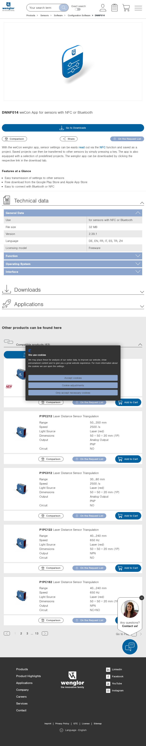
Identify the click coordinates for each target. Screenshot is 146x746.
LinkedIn (116, 669)
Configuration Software (79, 15)
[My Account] (103, 10)
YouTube (116, 683)
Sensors (44, 15)
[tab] (73, 212)
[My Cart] (126, 10)
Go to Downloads (76, 127)
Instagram (117, 690)
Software (58, 15)
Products (30, 15)
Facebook (117, 676)
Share (71, 138)
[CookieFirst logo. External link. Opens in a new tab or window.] (29, 350)
